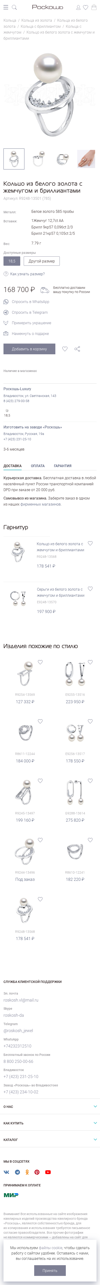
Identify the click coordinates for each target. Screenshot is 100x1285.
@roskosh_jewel (18, 1030)
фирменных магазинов (40, 504)
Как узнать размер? (27, 274)
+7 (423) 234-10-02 (20, 1091)
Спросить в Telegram (30, 312)
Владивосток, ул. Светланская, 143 (29, 396)
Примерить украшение (31, 323)
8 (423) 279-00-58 (16, 401)
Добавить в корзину (29, 349)
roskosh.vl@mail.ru (20, 1000)
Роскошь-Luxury (17, 389)
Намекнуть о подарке (30, 333)
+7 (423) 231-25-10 (17, 439)
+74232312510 (17, 1046)
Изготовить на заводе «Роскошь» (32, 427)
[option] (50, 94)
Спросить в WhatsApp (30, 302)
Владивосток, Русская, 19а (23, 434)
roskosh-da (13, 1015)
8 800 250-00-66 (18, 1061)
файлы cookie (50, 1248)
